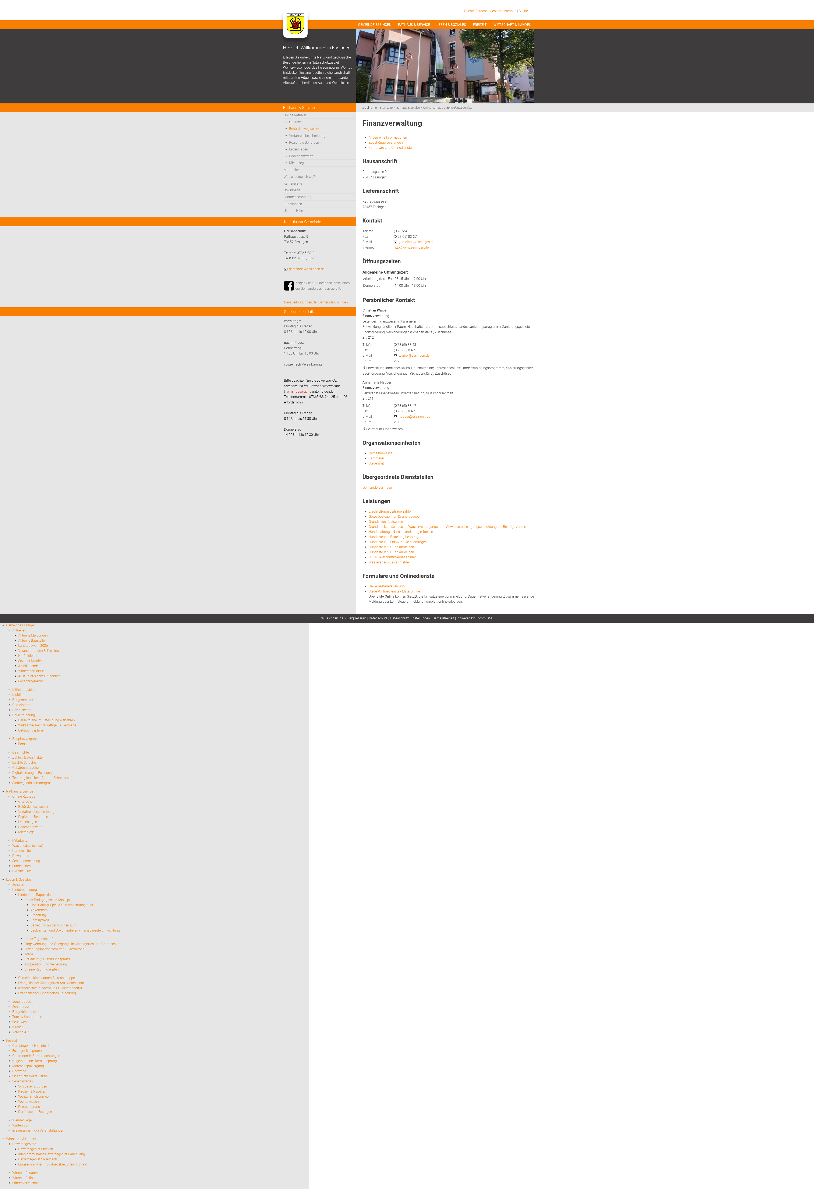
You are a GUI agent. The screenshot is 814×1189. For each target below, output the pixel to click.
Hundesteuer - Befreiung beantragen (395, 537)
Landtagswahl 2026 (33, 646)
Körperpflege (40, 920)
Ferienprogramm (30, 681)
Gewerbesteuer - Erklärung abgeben (395, 517)
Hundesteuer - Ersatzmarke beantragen (398, 542)
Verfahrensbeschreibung (307, 136)
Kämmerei (376, 458)
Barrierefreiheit (443, 618)
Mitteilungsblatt (24, 690)
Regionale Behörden (304, 142)
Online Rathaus (295, 115)
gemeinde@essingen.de (307, 269)
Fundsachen (293, 204)
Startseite (386, 108)
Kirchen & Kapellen (32, 1091)
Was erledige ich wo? (299, 177)
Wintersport (20, 1125)
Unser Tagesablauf (38, 939)
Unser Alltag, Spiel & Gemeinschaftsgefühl (62, 905)
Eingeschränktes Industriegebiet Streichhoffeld (52, 1164)
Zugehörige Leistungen (386, 142)
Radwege (19, 1071)
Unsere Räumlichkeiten (41, 969)
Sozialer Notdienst (31, 661)
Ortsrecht (296, 122)
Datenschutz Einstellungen (410, 618)
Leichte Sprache (476, 11)
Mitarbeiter (292, 170)
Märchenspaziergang (28, 1066)
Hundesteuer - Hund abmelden (391, 547)
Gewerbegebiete (24, 1144)
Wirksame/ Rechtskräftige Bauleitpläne (47, 725)
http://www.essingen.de (411, 247)
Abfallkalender (29, 666)
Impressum (357, 618)
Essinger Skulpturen (27, 1051)
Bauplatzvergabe (25, 739)
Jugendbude (21, 1002)
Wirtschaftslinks (24, 1178)
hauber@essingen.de (414, 416)
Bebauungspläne (30, 730)
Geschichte (20, 752)
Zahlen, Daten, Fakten (28, 757)
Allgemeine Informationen (388, 137)
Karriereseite (293, 183)
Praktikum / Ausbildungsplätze (47, 959)
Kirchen (18, 1027)
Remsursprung (29, 1107)
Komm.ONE (484, 618)
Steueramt (376, 463)
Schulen (18, 885)
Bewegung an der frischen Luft (53, 925)
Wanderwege (22, 1120)
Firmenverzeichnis (25, 1183)
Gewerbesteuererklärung (387, 586)
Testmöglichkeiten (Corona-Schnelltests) (42, 778)
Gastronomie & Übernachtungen (36, 1056)
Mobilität (19, 695)
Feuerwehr (20, 1022)
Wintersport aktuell (32, 671)
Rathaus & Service (414, 25)
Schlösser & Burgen (32, 1086)
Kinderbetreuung (24, 890)
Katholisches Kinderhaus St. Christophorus (50, 988)
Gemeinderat (21, 705)
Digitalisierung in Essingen (32, 773)
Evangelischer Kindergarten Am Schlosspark (51, 983)
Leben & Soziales (451, 25)
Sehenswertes (22, 1081)
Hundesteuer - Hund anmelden (391, 552)
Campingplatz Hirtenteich (31, 1046)
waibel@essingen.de (414, 355)
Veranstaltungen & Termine (38, 651)
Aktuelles (19, 630)
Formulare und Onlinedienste (390, 148)
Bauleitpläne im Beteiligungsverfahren (46, 720)
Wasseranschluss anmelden (390, 562)
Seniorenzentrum (25, 1007)
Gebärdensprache (503, 11)
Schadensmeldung (297, 197)
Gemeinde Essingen (374, 25)
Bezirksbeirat (22, 710)
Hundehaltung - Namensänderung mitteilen (401, 532)
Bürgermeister (22, 700)
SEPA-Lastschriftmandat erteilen (393, 557)
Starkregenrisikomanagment (33, 783)
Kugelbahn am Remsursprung (34, 1061)
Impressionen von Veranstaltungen (38, 1130)
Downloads (292, 190)
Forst (22, 744)
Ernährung (38, 915)
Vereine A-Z (20, 1032)
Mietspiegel (297, 163)
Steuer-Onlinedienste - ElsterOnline (394, 591)
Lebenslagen (298, 149)
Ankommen (39, 910)
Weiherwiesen (28, 1102)
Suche (523, 11)
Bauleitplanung (23, 715)
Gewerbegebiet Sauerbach (37, 1159)
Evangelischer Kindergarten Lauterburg (47, 993)
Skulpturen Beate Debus (30, 1076)
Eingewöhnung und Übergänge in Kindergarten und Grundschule (72, 944)
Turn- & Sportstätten (27, 1017)
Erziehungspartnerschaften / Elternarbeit (54, 949)
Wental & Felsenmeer (34, 1096)
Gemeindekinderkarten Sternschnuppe (46, 978)
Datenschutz (378, 618)
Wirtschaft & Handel (512, 25)
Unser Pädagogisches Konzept (47, 900)
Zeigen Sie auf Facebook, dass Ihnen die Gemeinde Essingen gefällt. (322, 286)
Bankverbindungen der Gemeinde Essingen (316, 302)
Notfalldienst (27, 656)
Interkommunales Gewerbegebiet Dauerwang (51, 1154)
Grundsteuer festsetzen (386, 522)
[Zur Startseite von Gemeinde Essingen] (295, 28)
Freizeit (480, 25)
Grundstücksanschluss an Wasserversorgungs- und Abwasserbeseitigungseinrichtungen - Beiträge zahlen (447, 527)
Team (28, 954)
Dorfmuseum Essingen (35, 1112)
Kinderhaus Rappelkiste (35, 895)
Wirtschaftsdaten (25, 1173)
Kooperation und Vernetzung (45, 964)
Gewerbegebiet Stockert (35, 1149)
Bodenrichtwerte (301, 156)
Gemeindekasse (380, 453)
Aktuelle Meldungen (33, 635)
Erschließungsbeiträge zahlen (391, 511)
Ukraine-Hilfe (293, 211)
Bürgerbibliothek (24, 1012)
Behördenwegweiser (304, 129)
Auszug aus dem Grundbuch (39, 676)
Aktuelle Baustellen (32, 640)
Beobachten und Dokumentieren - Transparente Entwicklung (75, 930)
